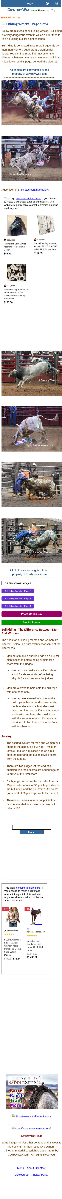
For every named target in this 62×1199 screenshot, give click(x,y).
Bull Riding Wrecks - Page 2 (18, 591)
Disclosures (21, 1174)
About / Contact (36, 1168)
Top (53, 10)
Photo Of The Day (10, 17)
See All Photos (31, 622)
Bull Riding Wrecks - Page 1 (18, 583)
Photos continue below (34, 189)
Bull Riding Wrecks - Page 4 (18, 606)
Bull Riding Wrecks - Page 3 (18, 598)
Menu (34, 10)
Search (31, 832)
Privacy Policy (39, 1174)
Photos (41, 10)
